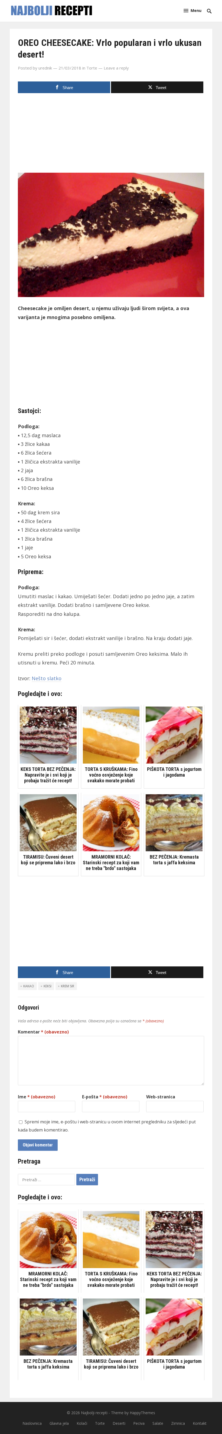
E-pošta (104, 1097)
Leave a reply (116, 68)
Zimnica (178, 1423)
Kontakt (200, 1423)
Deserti (119, 1423)
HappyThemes (142, 1412)
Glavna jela (59, 1423)
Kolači (82, 1423)
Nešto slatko (46, 678)
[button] (192, 10)
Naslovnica (32, 1423)
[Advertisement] (111, 135)
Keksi (47, 986)
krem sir (67, 986)
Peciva (139, 1423)
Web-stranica (160, 1097)
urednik (45, 68)
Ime (36, 1097)
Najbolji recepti (94, 1412)
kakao (28, 986)
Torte (91, 68)
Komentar (43, 1032)
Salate (157, 1423)
